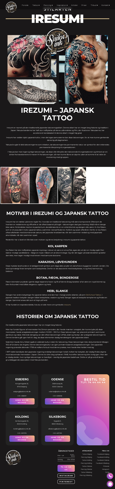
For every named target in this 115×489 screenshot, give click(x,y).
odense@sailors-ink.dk (57, 391)
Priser (84, 5)
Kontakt (104, 5)
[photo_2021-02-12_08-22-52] (15, 203)
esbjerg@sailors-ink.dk (22, 391)
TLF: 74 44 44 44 (93, 381)
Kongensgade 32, (22, 383)
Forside (25, 5)
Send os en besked (22, 401)
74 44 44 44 (66, 468)
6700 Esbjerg (22, 386)
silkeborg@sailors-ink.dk (57, 429)
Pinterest (66, 482)
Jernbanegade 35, (22, 421)
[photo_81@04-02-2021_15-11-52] (43, 203)
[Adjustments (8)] (72, 203)
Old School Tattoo (93, 295)
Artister (74, 5)
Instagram (66, 476)
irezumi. (67, 305)
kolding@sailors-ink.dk (22, 429)
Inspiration (61, 5)
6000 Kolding (22, 424)
